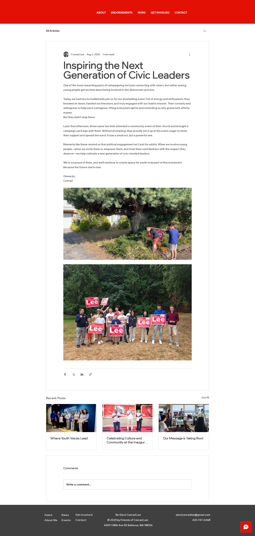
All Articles (53, 30)
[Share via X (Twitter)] (73, 374)
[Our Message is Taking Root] (184, 418)
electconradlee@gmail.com (193, 514)
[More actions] (190, 54)
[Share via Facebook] (65, 374)
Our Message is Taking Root (183, 438)
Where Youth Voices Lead (69, 438)
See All (205, 397)
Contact (80, 520)
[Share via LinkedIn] (82, 374)
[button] (204, 30)
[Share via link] (90, 374)
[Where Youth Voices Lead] (71, 418)
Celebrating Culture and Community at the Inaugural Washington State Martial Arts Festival (127, 440)
